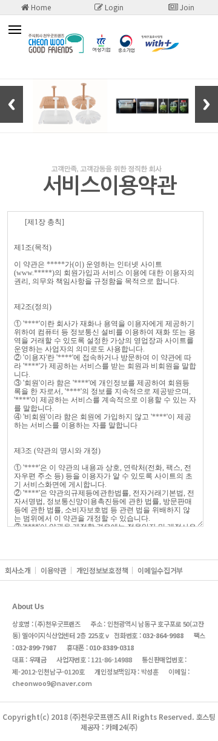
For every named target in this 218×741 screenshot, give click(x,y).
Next (206, 104)
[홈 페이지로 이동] (109, 51)
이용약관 (54, 570)
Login (113, 7)
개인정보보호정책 (102, 570)
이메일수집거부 (160, 570)
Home (40, 7)
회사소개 (18, 570)
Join (186, 7)
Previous (11, 104)
